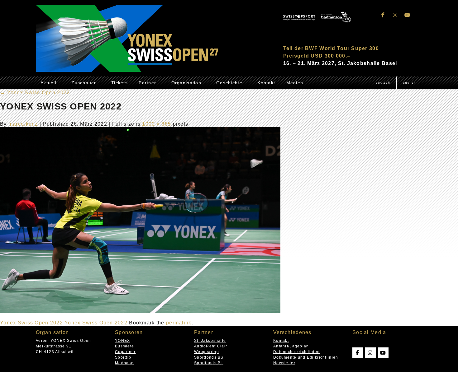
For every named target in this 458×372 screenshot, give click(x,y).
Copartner (125, 352)
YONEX (122, 340)
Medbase (124, 363)
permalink (179, 322)
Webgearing (206, 352)
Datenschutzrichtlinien (296, 352)
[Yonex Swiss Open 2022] (140, 311)
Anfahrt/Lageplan (291, 346)
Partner (147, 82)
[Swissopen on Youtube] (407, 15)
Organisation (186, 82)
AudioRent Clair (210, 346)
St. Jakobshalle (210, 340)
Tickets (119, 82)
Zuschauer (83, 82)
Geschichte (229, 82)
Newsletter (284, 363)
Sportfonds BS (209, 357)
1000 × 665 (156, 124)
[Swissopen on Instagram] (395, 15)
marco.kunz (23, 124)
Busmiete (124, 346)
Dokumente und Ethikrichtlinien (305, 357)
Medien (294, 82)
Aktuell (48, 82)
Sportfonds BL (208, 363)
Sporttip (123, 357)
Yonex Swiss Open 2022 (35, 92)
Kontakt (266, 82)
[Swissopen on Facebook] (383, 15)
